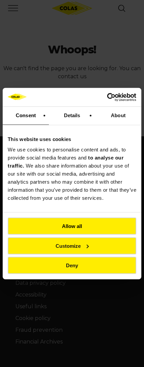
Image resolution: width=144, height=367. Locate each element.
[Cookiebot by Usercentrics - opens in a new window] (107, 97)
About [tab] (118, 115)
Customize (68, 245)
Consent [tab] (26, 115)
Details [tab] (72, 115)
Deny (72, 265)
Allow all (72, 226)
